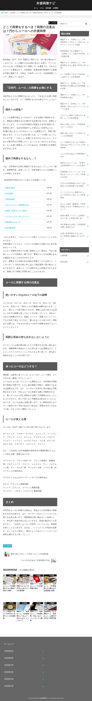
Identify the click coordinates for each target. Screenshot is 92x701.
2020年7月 (9, 665)
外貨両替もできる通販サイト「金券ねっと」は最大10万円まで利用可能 (73, 53)
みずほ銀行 (9, 193)
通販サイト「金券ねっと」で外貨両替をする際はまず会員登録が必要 (72, 85)
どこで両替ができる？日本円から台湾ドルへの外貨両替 (72, 75)
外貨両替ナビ (46, 3)
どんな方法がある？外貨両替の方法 (72, 155)
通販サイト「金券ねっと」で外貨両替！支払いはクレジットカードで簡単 (72, 106)
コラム (42, 8)
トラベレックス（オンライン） (17, 216)
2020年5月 (9, 679)
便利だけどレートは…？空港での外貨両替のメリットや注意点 (72, 164)
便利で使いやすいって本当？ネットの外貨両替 (72, 134)
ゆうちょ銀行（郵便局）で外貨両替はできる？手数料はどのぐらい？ (72, 206)
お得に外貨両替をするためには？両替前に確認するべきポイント (72, 236)
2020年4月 (9, 686)
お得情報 (55, 8)
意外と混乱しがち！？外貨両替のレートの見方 (72, 125)
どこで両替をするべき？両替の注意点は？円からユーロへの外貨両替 (72, 144)
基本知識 (48, 8)
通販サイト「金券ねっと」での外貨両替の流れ (72, 96)
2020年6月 (9, 672)
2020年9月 (9, 651)
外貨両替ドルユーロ (13, 222)
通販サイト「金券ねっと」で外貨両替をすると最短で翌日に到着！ (72, 65)
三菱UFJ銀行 (10, 188)
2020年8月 (9, 658)
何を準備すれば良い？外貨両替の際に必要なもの (72, 226)
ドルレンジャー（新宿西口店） (17, 205)
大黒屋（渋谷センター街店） (16, 210)
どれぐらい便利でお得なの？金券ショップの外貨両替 (72, 116)
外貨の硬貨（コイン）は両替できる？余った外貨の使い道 (72, 217)
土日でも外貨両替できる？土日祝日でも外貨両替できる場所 (72, 184)
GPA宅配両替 (10, 228)
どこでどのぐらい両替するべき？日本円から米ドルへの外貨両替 (72, 194)
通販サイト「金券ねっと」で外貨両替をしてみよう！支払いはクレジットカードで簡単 (72, 42)
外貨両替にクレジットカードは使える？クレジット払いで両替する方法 (72, 174)
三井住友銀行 (10, 199)
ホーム (36, 8)
